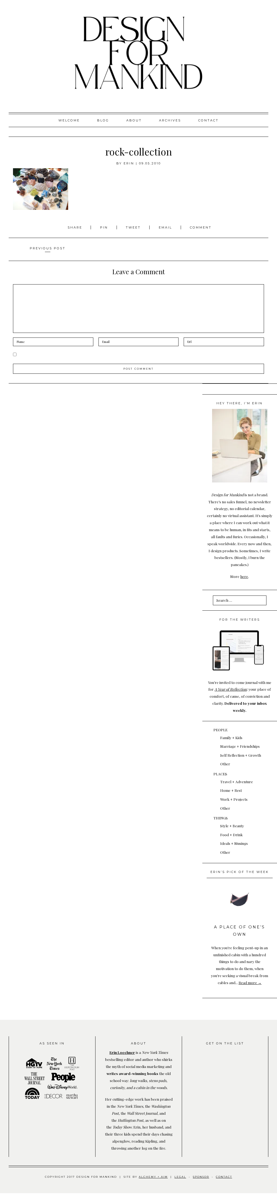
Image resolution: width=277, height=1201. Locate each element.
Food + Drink (231, 834)
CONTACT (224, 1176)
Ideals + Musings (234, 843)
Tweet (134, 227)
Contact (208, 120)
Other (225, 763)
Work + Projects (234, 799)
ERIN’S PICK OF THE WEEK (239, 872)
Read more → (250, 982)
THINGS (220, 817)
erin (129, 163)
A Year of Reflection (231, 689)
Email (165, 227)
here (244, 576)
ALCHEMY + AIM (153, 1176)
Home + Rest (231, 790)
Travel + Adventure (236, 781)
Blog (103, 120)
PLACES (220, 773)
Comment (201, 227)
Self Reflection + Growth (240, 755)
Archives (170, 120)
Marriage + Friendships (240, 746)
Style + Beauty (232, 825)
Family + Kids (231, 737)
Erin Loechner (122, 1052)
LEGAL (180, 1176)
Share (76, 227)
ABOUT (134, 120)
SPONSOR (201, 1176)
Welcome (69, 120)
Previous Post (47, 248)
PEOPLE (220, 729)
